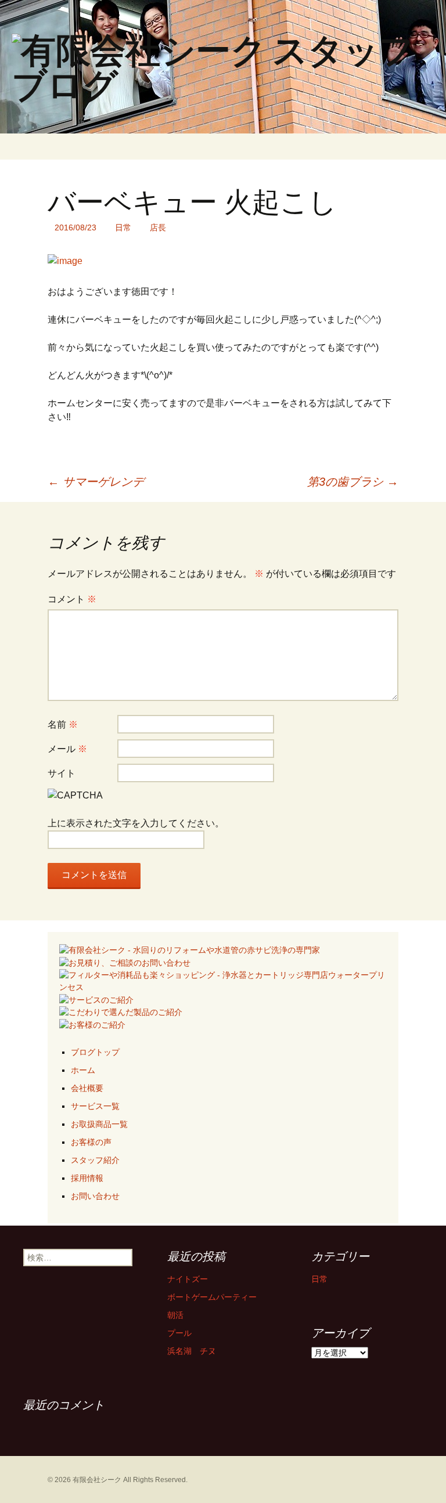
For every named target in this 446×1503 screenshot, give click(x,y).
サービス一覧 (95, 1106)
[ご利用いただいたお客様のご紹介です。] (92, 1024)
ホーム (83, 1070)
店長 (158, 227)
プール (179, 1333)
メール (67, 749)
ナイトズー (187, 1279)
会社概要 (87, 1088)
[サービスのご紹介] (96, 999)
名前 (63, 724)
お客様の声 (91, 1142)
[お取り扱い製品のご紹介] (120, 1012)
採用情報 (87, 1178)
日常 (123, 227)
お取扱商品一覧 (99, 1124)
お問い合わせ (95, 1196)
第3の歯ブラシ (352, 481)
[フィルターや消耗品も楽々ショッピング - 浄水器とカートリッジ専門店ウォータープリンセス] (223, 980)
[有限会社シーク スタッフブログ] (223, 66)
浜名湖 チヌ (191, 1351)
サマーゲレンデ (96, 481)
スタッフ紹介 (95, 1160)
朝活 (175, 1315)
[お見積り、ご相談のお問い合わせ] (124, 962)
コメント (72, 599)
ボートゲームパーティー (212, 1297)
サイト (61, 773)
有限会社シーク (97, 1479)
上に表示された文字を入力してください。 (136, 823)
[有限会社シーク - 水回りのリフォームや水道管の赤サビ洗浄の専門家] (189, 949)
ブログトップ (95, 1052)
